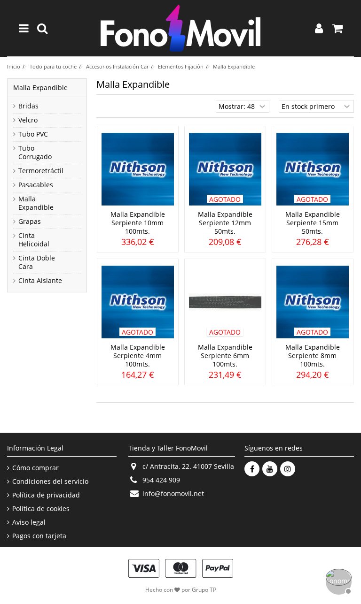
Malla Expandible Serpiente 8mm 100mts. (312, 355)
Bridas (28, 106)
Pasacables (35, 185)
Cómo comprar (35, 468)
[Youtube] (269, 468)
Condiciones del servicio (50, 481)
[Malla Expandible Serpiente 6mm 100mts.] (225, 302)
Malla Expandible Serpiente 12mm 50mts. (225, 223)
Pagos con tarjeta (39, 536)
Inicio (13, 66)
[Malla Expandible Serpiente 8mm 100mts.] (312, 302)
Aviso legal (29, 522)
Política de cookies (41, 509)
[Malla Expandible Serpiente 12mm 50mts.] (225, 169)
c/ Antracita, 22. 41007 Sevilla (188, 466)
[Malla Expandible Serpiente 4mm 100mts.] (138, 302)
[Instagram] (287, 468)
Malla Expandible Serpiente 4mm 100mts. (137, 355)
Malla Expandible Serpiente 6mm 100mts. (225, 355)
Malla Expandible (36, 203)
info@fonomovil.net (173, 493)
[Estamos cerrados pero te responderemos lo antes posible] (337, 580)
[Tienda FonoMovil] (180, 28)
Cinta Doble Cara (36, 262)
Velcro (28, 120)
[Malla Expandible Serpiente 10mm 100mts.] (138, 169)
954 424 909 (161, 479)
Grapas (29, 221)
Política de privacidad (46, 495)
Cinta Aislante (40, 280)
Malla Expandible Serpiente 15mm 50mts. (312, 223)
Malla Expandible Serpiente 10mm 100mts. (137, 223)
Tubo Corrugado (35, 152)
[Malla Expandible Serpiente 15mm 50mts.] (312, 169)
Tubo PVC (33, 134)
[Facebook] (251, 468)
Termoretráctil (40, 171)
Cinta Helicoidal (33, 239)
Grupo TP (204, 589)
